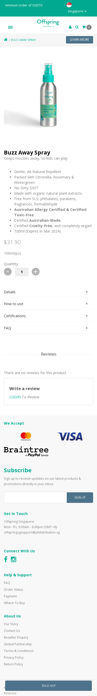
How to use (13, 303)
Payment (10, 596)
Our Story (11, 624)
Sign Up (79, 497)
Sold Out (49, 686)
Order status (13, 589)
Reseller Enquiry (16, 637)
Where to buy (14, 603)
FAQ (7, 327)
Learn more (79, 39)
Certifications (15, 315)
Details (10, 291)
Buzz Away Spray (23, 40)
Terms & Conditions (18, 651)
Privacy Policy (14, 657)
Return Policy (13, 664)
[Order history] (77, 26)
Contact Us (12, 631)
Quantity (11, 263)
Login (15, 396)
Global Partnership (18, 644)
